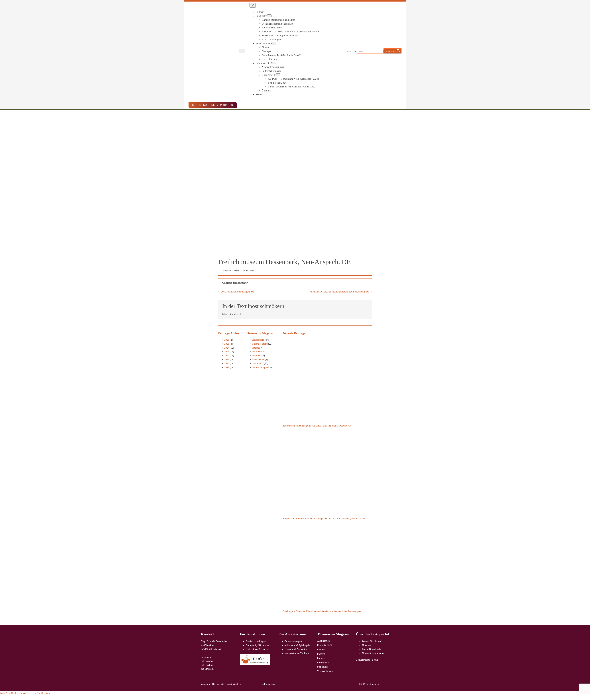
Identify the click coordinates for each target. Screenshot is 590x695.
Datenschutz (218, 684)
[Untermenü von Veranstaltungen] (274, 43)
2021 (226, 359)
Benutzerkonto (363, 659)
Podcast (256, 351)
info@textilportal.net (211, 649)
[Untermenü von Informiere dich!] (274, 63)
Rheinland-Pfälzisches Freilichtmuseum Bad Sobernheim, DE (339, 291)
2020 (226, 363)
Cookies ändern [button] (233, 684)
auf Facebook (207, 665)
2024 (226, 347)
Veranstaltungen (260, 367)
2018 (226, 367)
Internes (256, 347)
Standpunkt (257, 363)
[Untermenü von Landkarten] (269, 15)
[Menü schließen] (253, 5)
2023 (226, 351)
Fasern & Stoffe (260, 343)
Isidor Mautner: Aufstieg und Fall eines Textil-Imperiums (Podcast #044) (318, 425)
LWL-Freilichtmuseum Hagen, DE (237, 291)
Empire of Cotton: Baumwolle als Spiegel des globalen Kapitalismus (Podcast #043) (324, 518)
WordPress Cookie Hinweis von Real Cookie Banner (26, 693)
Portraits (256, 355)
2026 (226, 339)
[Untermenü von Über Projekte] (278, 74)
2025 (226, 343)
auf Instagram (207, 661)
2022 (226, 355)
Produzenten (258, 359)
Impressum (205, 684)
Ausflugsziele (259, 339)
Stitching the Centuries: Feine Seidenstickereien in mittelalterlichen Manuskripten (322, 611)
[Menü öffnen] (242, 51)
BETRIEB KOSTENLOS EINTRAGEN (212, 105)
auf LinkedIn (207, 668)
